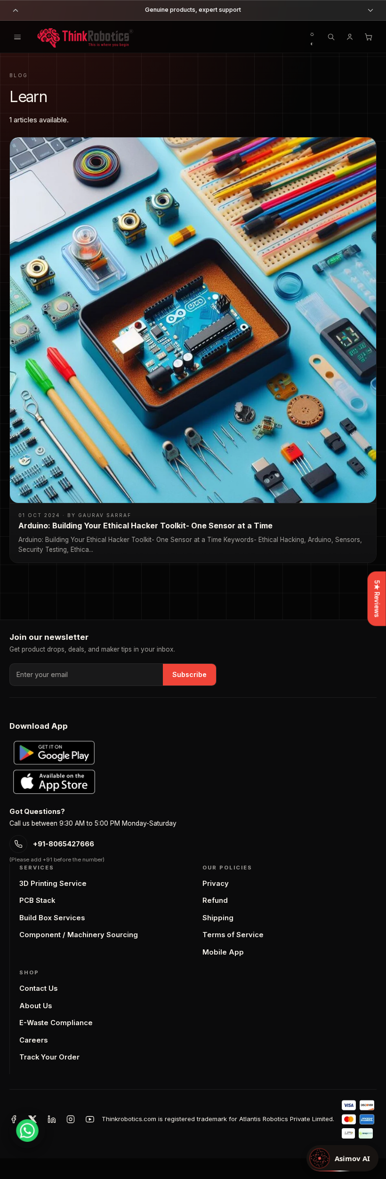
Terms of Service (233, 935)
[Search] (331, 37)
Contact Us (38, 988)
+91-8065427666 (63, 844)
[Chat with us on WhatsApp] (27, 1130)
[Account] (350, 37)
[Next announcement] (370, 10)
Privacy (215, 883)
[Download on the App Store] (54, 782)
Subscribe (189, 674)
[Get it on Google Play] (54, 753)
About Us (35, 1006)
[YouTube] (90, 1119)
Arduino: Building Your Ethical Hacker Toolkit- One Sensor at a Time (145, 525)
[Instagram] (70, 1119)
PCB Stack (37, 900)
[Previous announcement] (15, 10)
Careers (33, 1040)
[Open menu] (17, 37)
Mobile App (223, 952)
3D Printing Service (53, 883)
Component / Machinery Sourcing (78, 935)
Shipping (217, 918)
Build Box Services (52, 918)
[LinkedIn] (52, 1119)
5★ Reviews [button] (377, 599)
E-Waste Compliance (56, 1023)
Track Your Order (49, 1057)
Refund (215, 900)
